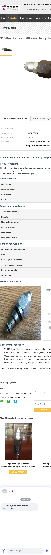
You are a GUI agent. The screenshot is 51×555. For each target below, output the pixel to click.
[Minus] (47, 491)
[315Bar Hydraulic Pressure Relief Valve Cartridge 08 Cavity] (6, 49)
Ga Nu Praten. (17, 472)
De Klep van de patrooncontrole (21, 368)
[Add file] (3, 551)
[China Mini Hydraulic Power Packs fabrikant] (10, 7)
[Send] (47, 551)
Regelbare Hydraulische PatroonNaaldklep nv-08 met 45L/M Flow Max (18, 466)
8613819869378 (18, 397)
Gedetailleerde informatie (15, 118)
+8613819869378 (23, 393)
